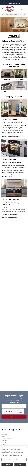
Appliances (4, 432)
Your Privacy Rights (14, 459)
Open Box (4, 440)
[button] (2, 9)
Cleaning (7, 92)
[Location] (17, 9)
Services (3, 444)
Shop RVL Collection (7, 176)
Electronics (4, 434)
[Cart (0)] (25, 9)
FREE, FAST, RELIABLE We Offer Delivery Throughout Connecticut (15, 2)
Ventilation (20, 92)
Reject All (7, 464)
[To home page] (10, 8)
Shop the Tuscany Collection (9, 217)
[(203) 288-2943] (21, 9)
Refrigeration (20, 79)
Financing (3, 442)
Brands (3, 436)
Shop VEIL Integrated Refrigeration (11, 136)
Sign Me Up (14, 416)
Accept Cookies (20, 464)
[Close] (26, 448)
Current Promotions (6, 438)
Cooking (7, 79)
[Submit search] (24, 14)
